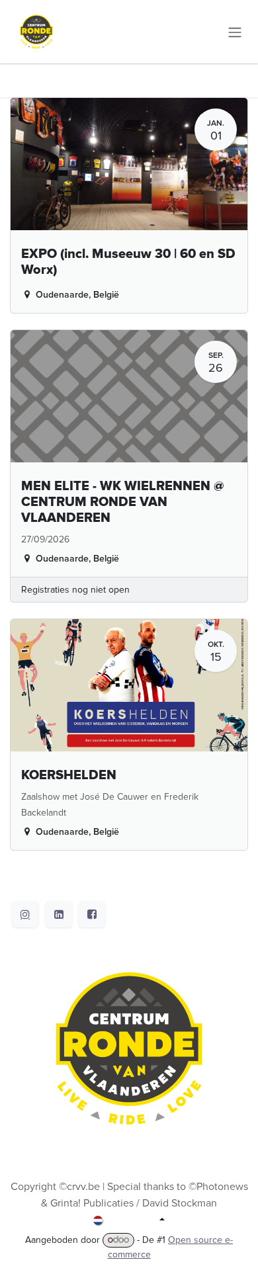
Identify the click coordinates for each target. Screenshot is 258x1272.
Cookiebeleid (129, 1235)
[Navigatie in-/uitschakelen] (235, 31)
